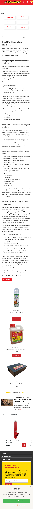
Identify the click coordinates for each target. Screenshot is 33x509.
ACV (15, 214)
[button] (2, 433)
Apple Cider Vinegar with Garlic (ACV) (17, 349)
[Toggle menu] (1, 2)
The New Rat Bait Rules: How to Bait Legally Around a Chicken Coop (23, 399)
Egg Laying (22, 22)
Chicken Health (10, 17)
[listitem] (15, 433)
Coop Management (22, 17)
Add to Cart (16, 319)
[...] (20, 409)
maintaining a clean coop (9, 211)
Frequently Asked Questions (10, 22)
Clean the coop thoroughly (10, 243)
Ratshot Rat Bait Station (16, 384)
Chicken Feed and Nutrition (10, 27)
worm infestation (12, 168)
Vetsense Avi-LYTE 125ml (16, 312)
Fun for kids (22, 27)
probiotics (8, 214)
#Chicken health (7, 279)
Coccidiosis (6, 164)
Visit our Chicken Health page (10, 271)
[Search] (24, 2)
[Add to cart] (24, 445)
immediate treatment (17, 136)
